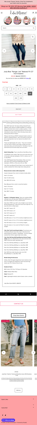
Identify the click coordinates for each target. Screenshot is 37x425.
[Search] (34, 28)
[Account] (33, 12)
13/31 (25, 378)
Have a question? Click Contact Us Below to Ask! (18, 103)
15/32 (30, 378)
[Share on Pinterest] (30, 294)
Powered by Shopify (22, 422)
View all (18, 390)
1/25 (3, 378)
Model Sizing (15, 122)
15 (10, 93)
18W (25, 93)
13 (6, 93)
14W (15, 93)
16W (20, 93)
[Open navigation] (4, 13)
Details (4, 122)
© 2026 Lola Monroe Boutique (8, 422)
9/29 (18, 378)
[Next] (33, 51)
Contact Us (31, 122)
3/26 (7, 378)
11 (31, 89)
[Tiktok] (5, 415)
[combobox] (18, 28)
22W (16, 98)
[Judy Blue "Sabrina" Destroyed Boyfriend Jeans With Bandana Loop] (16, 343)
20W (30, 93)
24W (21, 98)
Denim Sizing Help (23, 122)
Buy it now (18, 114)
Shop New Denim (18, 315)
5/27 (10, 378)
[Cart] (36, 12)
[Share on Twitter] (18, 294)
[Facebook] (2, 415)
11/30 (21, 378)
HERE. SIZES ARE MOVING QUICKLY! (23, 7)
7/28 (14, 378)
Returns (9, 122)
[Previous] (4, 51)
